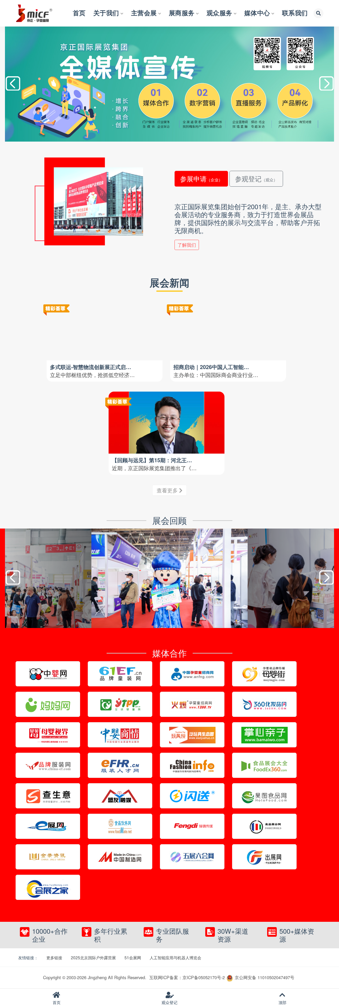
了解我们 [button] (186, 244)
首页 (57, 1002)
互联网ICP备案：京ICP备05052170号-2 (187, 977)
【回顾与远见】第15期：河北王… (152, 460)
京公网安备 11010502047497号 (264, 977)
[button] (326, 84)
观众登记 (169, 1002)
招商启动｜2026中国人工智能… (211, 367)
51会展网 (132, 957)
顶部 (282, 1002)
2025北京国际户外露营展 (93, 957)
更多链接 (54, 957)
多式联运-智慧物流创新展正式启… (90, 367)
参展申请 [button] (201, 178)
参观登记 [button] (256, 178)
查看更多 (168, 490)
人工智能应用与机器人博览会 (175, 957)
